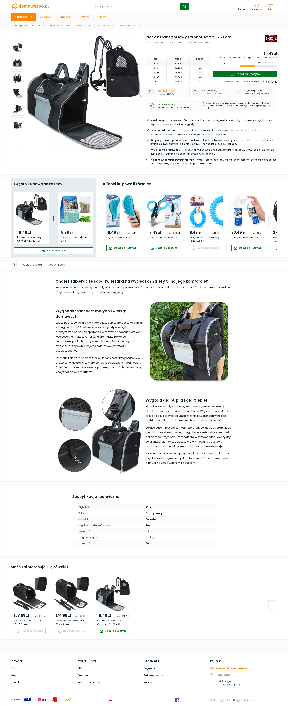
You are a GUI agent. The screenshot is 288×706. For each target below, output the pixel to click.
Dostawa (83, 675)
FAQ (80, 668)
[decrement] (233, 64)
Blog (14, 675)
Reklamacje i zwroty (89, 682)
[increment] (216, 64)
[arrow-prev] (109, 222)
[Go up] (17, 37)
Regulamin (150, 668)
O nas (15, 668)
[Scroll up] (14, 265)
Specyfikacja (56, 265)
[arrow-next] (271, 222)
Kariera (148, 682)
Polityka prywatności (156, 675)
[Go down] (17, 149)
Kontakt (16, 682)
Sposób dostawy (166, 90)
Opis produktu (32, 265)
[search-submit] (184, 6)
